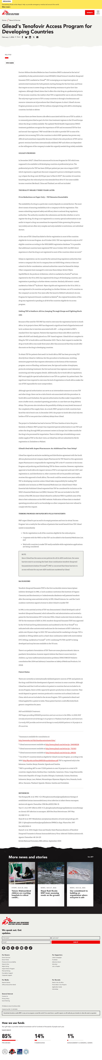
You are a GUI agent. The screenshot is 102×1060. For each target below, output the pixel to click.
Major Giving (5, 966)
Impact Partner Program (8, 968)
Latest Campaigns (57, 957)
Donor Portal (5, 959)
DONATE (90, 13)
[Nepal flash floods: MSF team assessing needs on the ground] (51, 884)
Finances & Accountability (9, 962)
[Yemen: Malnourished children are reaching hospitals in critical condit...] (22, 884)
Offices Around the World (9, 984)
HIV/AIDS (10, 63)
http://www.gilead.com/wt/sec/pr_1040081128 (62, 745)
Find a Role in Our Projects (59, 984)
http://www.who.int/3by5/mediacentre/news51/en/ (37, 740)
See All (90, 857)
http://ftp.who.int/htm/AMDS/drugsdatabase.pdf (40, 761)
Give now (5, 7)
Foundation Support (7, 973)
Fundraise (54, 959)
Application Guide (57, 987)
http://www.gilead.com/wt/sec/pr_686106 (61, 753)
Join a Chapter (56, 966)
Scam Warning (6, 1000)
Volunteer (54, 964)
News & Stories (14, 20)
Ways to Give (5, 964)
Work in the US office (58, 982)
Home (4, 20)
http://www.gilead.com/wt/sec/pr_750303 (61, 749)
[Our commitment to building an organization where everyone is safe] (80, 884)
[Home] (26, 12)
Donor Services (6, 957)
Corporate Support (7, 975)
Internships (55, 989)
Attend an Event (56, 962)
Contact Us (5, 996)
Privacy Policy (5, 998)
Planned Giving (6, 971)
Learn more (6, 1030)
